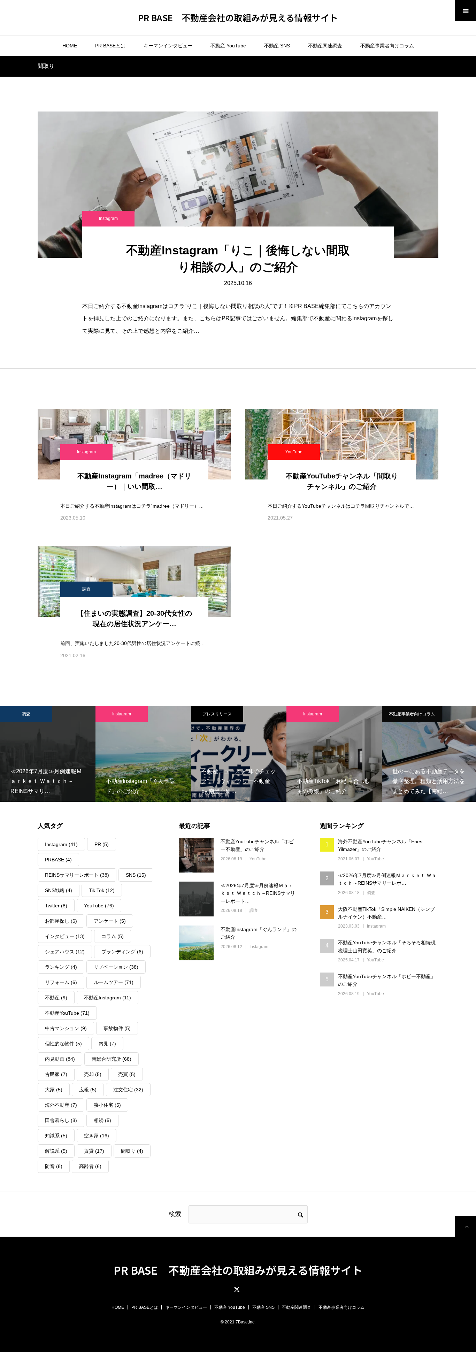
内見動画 (60, 1059)
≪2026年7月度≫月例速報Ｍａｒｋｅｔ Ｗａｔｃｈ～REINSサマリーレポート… (258, 893)
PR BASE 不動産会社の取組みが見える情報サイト (238, 17)
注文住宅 (128, 1089)
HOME (69, 45)
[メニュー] (465, 10)
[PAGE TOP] (465, 1226)
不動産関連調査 (325, 45)
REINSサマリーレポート (77, 875)
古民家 (56, 1074)
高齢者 (90, 1166)
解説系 (56, 1151)
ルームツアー (113, 982)
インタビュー (65, 936)
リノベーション (116, 967)
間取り (132, 1151)
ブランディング (122, 951)
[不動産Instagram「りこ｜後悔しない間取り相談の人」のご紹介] (238, 185)
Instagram (108, 218)
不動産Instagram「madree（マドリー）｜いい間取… (134, 481)
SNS (136, 875)
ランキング (61, 967)
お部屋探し (61, 921)
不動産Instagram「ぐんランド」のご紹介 (259, 933)
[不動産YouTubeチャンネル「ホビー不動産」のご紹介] (196, 855)
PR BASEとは (110, 45)
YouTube (293, 452)
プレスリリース (137, 714)
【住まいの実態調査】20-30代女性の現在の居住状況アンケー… (134, 618)
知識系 (56, 1135)
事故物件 (117, 1028)
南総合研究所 (111, 1059)
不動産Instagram (107, 997)
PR (101, 844)
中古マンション (66, 1028)
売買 (127, 1074)
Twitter (56, 905)
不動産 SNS (277, 45)
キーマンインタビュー (168, 45)
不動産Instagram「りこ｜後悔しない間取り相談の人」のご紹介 (238, 259)
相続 (102, 1120)
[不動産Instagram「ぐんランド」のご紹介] (196, 942)
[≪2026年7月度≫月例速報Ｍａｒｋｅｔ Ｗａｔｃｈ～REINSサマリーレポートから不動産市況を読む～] (196, 899)
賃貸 (94, 1151)
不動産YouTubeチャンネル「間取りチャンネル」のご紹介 (342, 481)
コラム (112, 936)
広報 (88, 1089)
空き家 (96, 1135)
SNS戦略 (58, 890)
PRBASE (58, 859)
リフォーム (61, 982)
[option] (64, 754)
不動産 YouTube (228, 45)
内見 (107, 1043)
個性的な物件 (63, 1043)
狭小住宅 (107, 1105)
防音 (53, 1166)
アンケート (110, 921)
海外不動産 (61, 1105)
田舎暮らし (61, 1120)
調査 (86, 589)
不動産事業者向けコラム (387, 45)
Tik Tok (102, 890)
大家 (53, 1089)
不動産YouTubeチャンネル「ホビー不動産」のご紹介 (257, 845)
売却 (92, 1074)
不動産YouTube (67, 1013)
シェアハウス (65, 951)
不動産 (56, 997)
